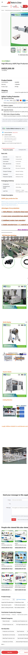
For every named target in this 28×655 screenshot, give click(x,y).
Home (2, 10)
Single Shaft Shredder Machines (8, 602)
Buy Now (10, 652)
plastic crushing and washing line (8, 607)
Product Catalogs (22, 599)
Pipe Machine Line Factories (9, 634)
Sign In (3, 143)
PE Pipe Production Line (8, 624)
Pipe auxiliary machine (19, 607)
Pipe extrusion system (6, 605)
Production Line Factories (8, 631)
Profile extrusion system (20, 605)
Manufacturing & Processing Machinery (13, 10)
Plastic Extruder (6, 621)
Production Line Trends (8, 641)
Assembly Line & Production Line (20, 621)
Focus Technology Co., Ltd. (18, 649)
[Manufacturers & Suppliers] (14, 2)
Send (14, 519)
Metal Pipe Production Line (9, 638)
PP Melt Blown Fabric (19, 602)
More (2, 644)
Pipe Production (20, 631)
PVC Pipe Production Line (22, 624)
